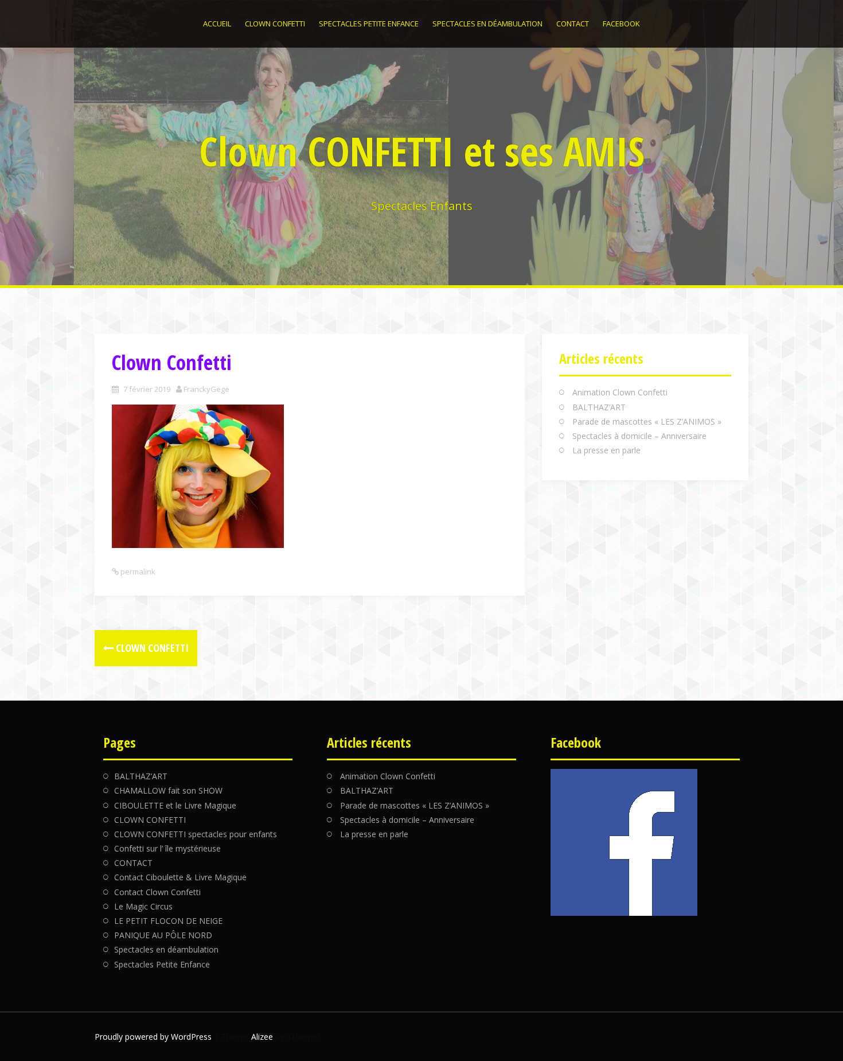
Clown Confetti (151, 648)
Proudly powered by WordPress (153, 1036)
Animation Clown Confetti (620, 392)
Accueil (217, 23)
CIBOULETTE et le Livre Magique (175, 805)
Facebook (621, 23)
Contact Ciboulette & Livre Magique (180, 877)
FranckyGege (206, 389)
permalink (137, 571)
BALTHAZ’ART (599, 407)
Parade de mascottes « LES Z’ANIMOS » (646, 421)
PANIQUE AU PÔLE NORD (163, 935)
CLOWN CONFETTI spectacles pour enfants (195, 834)
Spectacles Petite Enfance (369, 23)
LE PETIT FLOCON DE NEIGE (168, 920)
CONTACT (572, 23)
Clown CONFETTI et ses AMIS (422, 150)
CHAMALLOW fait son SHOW (168, 790)
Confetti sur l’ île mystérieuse (167, 848)
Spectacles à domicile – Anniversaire (639, 435)
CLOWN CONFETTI (275, 23)
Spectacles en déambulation (487, 23)
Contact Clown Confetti (157, 892)
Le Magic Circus (143, 906)
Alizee (262, 1036)
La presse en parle (606, 450)
